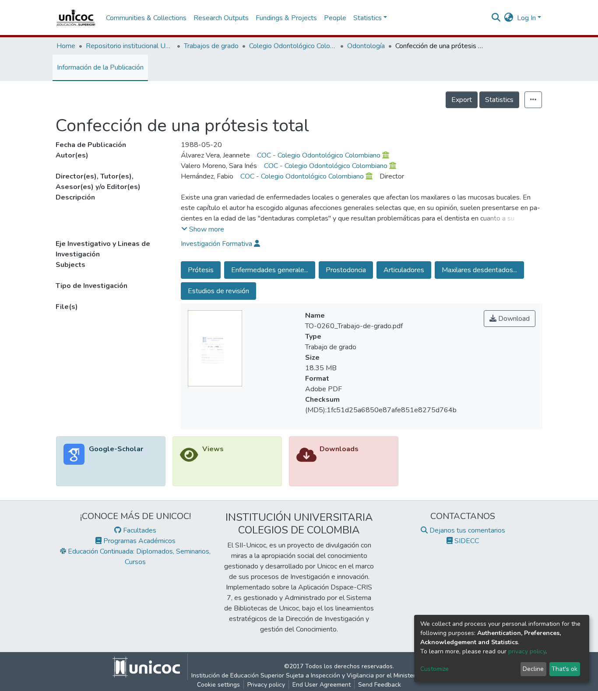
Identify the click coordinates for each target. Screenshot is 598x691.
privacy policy (526, 651)
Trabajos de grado (211, 46)
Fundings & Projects (286, 18)
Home (65, 46)
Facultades (138, 530)
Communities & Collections (146, 18)
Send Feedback (379, 684)
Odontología (366, 46)
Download (513, 318)
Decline (533, 669)
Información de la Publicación (100, 67)
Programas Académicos (139, 541)
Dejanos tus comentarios (466, 530)
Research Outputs (221, 18)
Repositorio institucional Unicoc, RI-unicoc (129, 46)
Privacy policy (266, 684)
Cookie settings (218, 684)
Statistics (499, 100)
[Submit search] (496, 18)
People (335, 18)
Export (461, 100)
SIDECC (466, 541)
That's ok (564, 669)
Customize (434, 669)
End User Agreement (321, 684)
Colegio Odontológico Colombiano (293, 46)
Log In (526, 18)
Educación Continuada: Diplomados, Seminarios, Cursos (138, 557)
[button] (508, 18)
